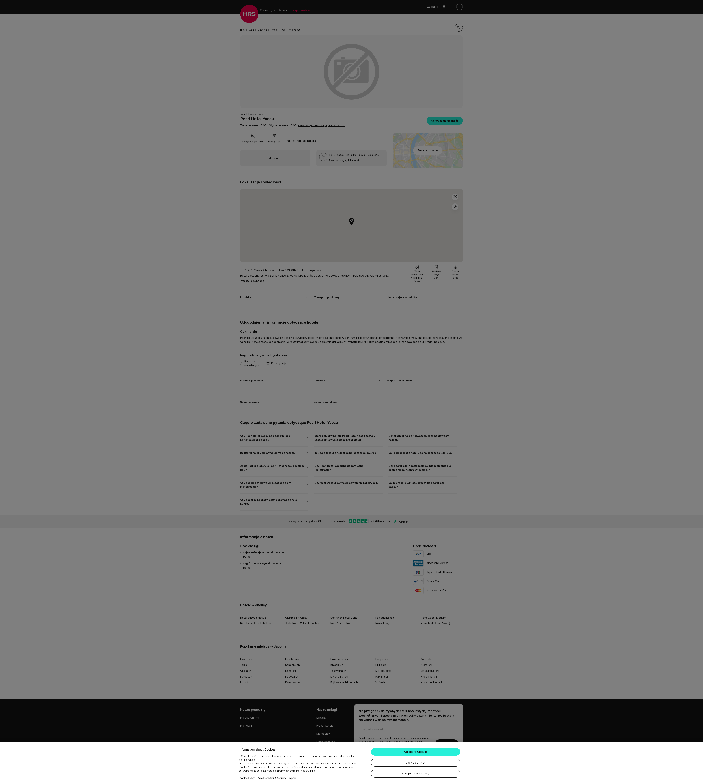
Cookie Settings (416, 762)
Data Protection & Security (272, 778)
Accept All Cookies (415, 751)
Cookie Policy (247, 778)
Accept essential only (415, 773)
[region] (351, 763)
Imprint (292, 778)
